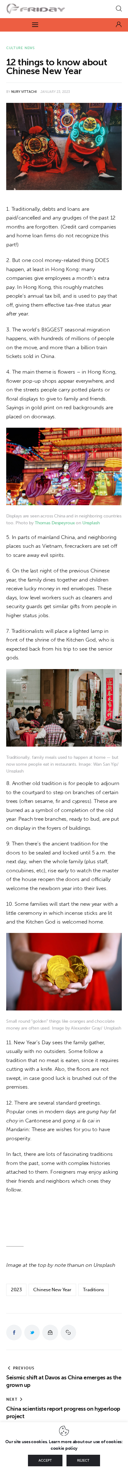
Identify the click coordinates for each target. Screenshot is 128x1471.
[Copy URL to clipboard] (68, 1332)
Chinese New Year (52, 1289)
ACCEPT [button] (45, 1460)
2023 (16, 1289)
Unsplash (91, 523)
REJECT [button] (83, 1460)
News (30, 48)
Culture (14, 48)
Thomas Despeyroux (55, 523)
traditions (93, 1289)
